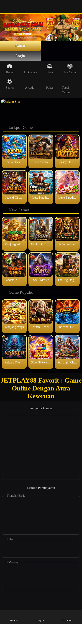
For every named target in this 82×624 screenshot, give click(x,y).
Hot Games (30, 72)
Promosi (14, 620)
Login (20, 56)
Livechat (67, 620)
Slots (50, 72)
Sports (10, 87)
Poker (50, 87)
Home (9, 72)
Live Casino (69, 72)
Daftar (20, 45)
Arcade (29, 87)
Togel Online (66, 90)
